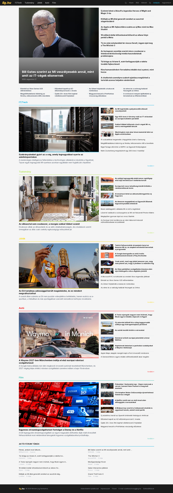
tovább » (151, 166)
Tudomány (29, 3)
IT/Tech (18, 3)
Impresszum (105, 489)
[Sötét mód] (150, 3)
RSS (137, 3)
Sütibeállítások (148, 489)
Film (54, 3)
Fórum (114, 489)
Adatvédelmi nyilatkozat (90, 489)
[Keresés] (126, 3)
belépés (156, 3)
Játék (39, 3)
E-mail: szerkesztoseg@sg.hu (130, 489)
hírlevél (144, 3)
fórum (131, 3)
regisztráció (166, 3)
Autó (47, 3)
